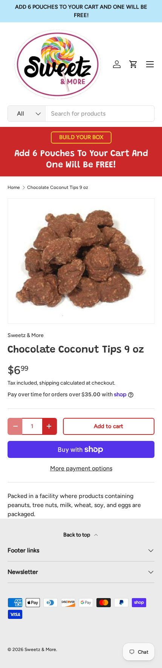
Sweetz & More (26, 335)
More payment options (81, 468)
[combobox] (81, 113)
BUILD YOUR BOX (81, 137)
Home (14, 187)
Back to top (77, 535)
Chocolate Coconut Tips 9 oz (57, 187)
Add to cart (108, 426)
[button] (133, 64)
